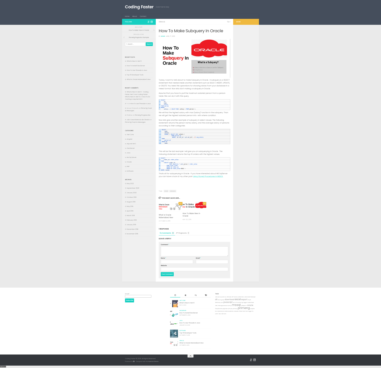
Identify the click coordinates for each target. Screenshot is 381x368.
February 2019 (132, 220)
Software (130, 171)
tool (247, 311)
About (134, 16)
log (242, 302)
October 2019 (131, 197)
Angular (129, 139)
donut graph (221, 300)
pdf (229, 308)
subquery (173, 191)
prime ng (235, 308)
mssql (236, 305)
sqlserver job (220, 311)
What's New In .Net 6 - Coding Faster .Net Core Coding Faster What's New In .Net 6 (136, 94)
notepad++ (244, 305)
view (219, 314)
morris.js (229, 305)
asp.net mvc (223, 297)
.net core (217, 297)
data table (247, 297)
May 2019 (130, 206)
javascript (228, 302)
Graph (249, 300)
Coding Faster (139, 7)
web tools (223, 314)
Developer (252, 297)
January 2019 (131, 225)
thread (240, 311)
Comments (168, 233)
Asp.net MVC (131, 144)
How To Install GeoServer (136, 66)
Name (163, 258)
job (234, 302)
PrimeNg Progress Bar (142, 115)
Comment (165, 245)
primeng (244, 308)
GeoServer (131, 148)
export (244, 299)
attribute (229, 297)
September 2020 (133, 188)
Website (164, 265)
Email (198, 258)
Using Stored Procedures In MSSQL (208, 176)
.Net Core (130, 134)
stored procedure (228, 311)
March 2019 (131, 215)
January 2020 (132, 193)
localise (239, 302)
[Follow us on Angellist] (148, 22)
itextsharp (217, 302)
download (229, 299)
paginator (225, 308)
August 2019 (131, 202)
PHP (128, 166)
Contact (143, 16)
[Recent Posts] (175, 295)
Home (127, 16)
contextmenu (240, 297)
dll (216, 299)
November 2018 (132, 234)
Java (128, 153)
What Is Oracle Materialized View (166, 216)
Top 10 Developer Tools (135, 75)
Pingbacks (183, 233)
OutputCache (218, 308)
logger (245, 302)
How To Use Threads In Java (137, 70)
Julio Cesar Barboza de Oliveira (138, 120)
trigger (250, 311)
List (236, 302)
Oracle (162, 22)
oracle (166, 191)
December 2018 (132, 229)
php (231, 308)
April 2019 (130, 211)
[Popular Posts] (185, 295)
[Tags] (206, 295)
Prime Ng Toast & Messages (135, 122)
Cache (235, 297)
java (222, 302)
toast (244, 311)
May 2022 (130, 183)
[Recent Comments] (195, 295)
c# (232, 297)
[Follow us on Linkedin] (151, 22)
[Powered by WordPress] (134, 361)
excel (238, 299)
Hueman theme (153, 361)
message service (222, 305)
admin (163, 36)
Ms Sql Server (131, 157)
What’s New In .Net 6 (134, 61)
